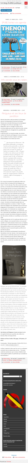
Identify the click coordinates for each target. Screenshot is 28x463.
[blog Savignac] (14, 89)
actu (17, 100)
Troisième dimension (7, 100)
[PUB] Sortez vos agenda (14, 22)
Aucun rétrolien (16, 70)
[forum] (14, 401)
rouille (5, 430)
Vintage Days (6, 433)
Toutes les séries (6, 436)
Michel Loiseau (6, 67)
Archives (5, 446)
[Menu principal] (26, 3)
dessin (18, 68)
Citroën (5, 421)
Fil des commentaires (16, 13)
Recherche (6, 373)
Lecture (5, 360)
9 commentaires (6, 70)
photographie (6, 428)
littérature (19, 360)
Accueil (2, 7)
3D (15, 100)
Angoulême (6, 417)
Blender (20, 100)
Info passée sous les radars (14, 80)
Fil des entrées (5, 13)
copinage (14, 68)
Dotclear (9, 461)
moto (5, 426)
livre (21, 68)
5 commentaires (6, 362)
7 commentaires (6, 104)
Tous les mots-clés (9, 7)
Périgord (8, 102)
